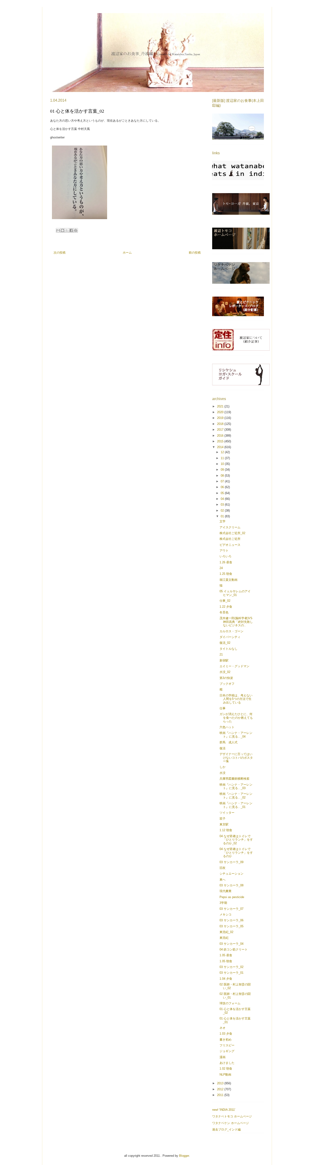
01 (223, 516)
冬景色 (224, 612)
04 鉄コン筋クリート (234, 949)
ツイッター (227, 812)
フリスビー (227, 1045)
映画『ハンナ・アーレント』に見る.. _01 (236, 805)
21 (221, 654)
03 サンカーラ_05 (231, 926)
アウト (224, 550)
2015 (220, 441)
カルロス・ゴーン (231, 631)
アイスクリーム (230, 527)
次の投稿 (60, 252)
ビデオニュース (230, 545)
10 (223, 464)
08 (223, 475)
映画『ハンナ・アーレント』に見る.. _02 (236, 795)
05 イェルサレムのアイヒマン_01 (235, 593)
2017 (220, 429)
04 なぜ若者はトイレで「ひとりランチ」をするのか (236, 852)
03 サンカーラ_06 (231, 920)
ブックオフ (227, 683)
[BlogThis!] (62, 230)
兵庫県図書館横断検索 (234, 778)
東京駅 (224, 824)
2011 (220, 1095)
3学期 (223, 903)
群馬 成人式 (228, 742)
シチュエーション (231, 873)
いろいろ (225, 556)
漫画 (223, 1057)
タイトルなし (228, 648)
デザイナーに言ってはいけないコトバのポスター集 (236, 757)
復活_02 (225, 642)
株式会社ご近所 (230, 539)
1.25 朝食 (226, 573)
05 (223, 493)
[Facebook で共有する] (71, 230)
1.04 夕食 (226, 978)
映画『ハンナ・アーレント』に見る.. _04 (236, 734)
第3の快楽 (226, 678)
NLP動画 (225, 1074)
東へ (223, 879)
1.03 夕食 (226, 1033)
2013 (220, 1083)
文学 (223, 521)
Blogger (184, 1155)
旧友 (223, 868)
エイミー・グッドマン (234, 666)
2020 (220, 412)
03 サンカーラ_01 (231, 972)
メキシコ (225, 914)
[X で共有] (67, 230)
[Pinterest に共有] (75, 230)
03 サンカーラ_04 (231, 943)
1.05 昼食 (226, 955)
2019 (220, 418)
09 (223, 469)
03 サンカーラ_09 (231, 862)
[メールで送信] (58, 230)
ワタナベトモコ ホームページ (232, 1116)
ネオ (223, 1028)
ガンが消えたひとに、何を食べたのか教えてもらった (236, 717)
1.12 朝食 (226, 830)
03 (223, 504)
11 (223, 458)
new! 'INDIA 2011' (223, 1109)
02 (223, 510)
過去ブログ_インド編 (226, 1129)
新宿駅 (224, 660)
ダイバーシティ (230, 637)
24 (221, 568)
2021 (220, 406)
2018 (220, 424)
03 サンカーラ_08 (231, 885)
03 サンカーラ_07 (231, 908)
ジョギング (227, 1051)
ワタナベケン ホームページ (230, 1123)
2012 (220, 1089)
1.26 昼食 (226, 562)
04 (223, 499)
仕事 (223, 708)
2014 (220, 447)
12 (223, 452)
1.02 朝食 (226, 1068)
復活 (223, 748)
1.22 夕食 (226, 606)
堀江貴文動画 (228, 579)
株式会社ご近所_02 (232, 533)
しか (223, 767)
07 (223, 481)
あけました (227, 1063)
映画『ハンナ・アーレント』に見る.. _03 (236, 786)
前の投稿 (195, 252)
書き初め (225, 1039)
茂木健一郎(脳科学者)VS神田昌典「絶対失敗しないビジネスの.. (236, 621)
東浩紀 (224, 937)
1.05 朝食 (226, 961)
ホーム (127, 252)
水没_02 (225, 672)
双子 (223, 818)
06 (223, 487)
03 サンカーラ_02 (231, 967)
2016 (220, 435)
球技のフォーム (230, 1003)
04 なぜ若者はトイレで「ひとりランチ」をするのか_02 (236, 839)
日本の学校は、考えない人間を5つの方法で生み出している (236, 699)
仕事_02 (225, 600)
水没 (223, 773)
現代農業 (225, 891)
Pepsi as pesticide (232, 897)
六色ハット (227, 727)
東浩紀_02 (226, 932)
